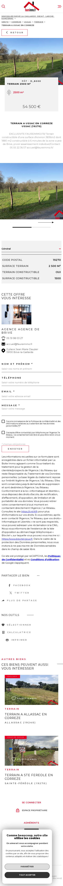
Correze (16, 22)
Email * (8, 391)
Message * (11, 405)
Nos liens (57, 878)
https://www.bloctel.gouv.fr (17, 538)
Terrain (38, 22)
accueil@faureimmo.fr (19, 344)
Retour (17, 32)
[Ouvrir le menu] (59, 6)
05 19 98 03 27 (14, 338)
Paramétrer (27, 866)
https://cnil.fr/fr (29, 511)
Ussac (27, 22)
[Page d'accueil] (31, 6)
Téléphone (12, 378)
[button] (52, 222)
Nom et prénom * (17, 364)
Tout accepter (27, 875)
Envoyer (15, 449)
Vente (5, 22)
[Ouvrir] (3, 6)
